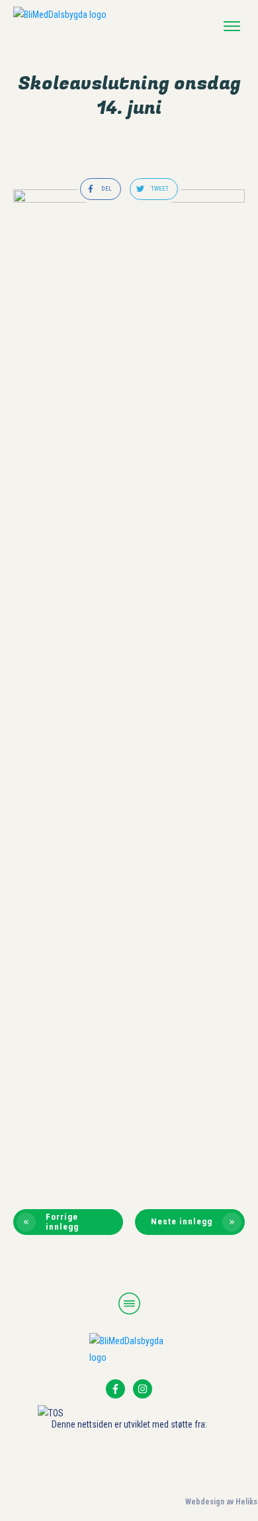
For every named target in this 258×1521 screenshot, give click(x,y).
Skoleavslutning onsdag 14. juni (129, 95)
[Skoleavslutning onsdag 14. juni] (129, 686)
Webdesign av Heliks (221, 1501)
